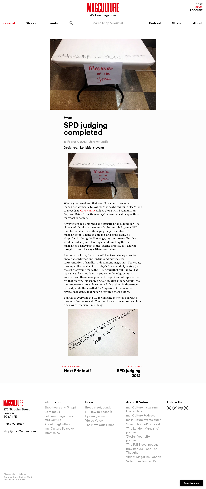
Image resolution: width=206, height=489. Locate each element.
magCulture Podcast (140, 415)
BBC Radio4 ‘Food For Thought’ (141, 450)
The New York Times (99, 425)
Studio (177, 23)
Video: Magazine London (143, 457)
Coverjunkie (88, 210)
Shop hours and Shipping (61, 407)
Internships (52, 433)
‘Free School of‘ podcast (143, 424)
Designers (70, 147)
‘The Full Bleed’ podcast (142, 444)
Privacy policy (10, 474)
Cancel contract (191, 483)
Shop (30, 23)
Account (196, 10)
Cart (199, 4)
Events (53, 23)
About (197, 23)
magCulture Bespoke (59, 428)
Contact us (52, 412)
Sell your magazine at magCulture (59, 418)
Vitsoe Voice (94, 420)
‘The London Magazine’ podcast (142, 430)
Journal (9, 23)
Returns (22, 474)
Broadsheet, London (99, 407)
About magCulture (57, 424)
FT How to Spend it (98, 412)
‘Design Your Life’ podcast (138, 438)
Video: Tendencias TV (141, 461)
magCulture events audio (143, 420)
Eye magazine (95, 416)
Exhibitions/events (92, 147)
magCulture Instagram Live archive (142, 409)
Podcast (155, 23)
